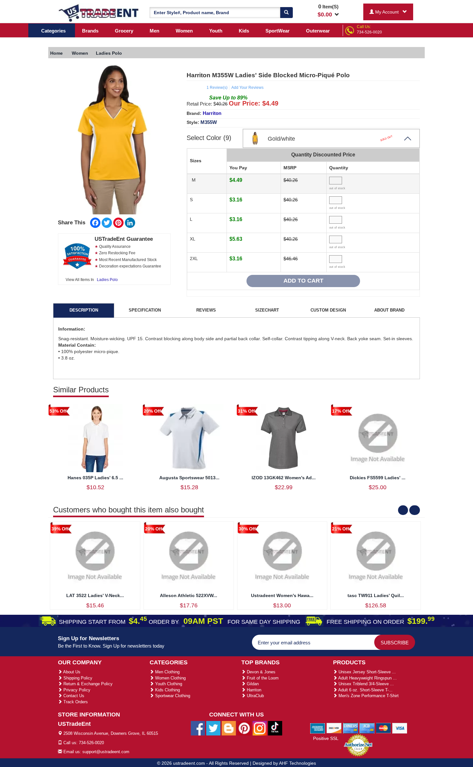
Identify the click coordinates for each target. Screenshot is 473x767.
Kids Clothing (167, 689)
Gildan (252, 683)
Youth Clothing (168, 683)
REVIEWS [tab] (206, 310)
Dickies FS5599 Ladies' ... (377, 477)
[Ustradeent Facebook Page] (198, 728)
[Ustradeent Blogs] (229, 728)
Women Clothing (170, 678)
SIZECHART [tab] (267, 310)
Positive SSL (326, 738)
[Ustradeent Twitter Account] (213, 728)
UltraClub (255, 695)
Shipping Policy (77, 678)
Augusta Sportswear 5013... (189, 477)
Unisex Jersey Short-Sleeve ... (366, 671)
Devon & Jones (260, 671)
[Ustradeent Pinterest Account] (244, 728)
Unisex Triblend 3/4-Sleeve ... (365, 683)
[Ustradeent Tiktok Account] (275, 728)
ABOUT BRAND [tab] (389, 310)
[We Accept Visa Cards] (399, 727)
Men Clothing (167, 671)
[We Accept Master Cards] (383, 727)
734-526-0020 (369, 32)
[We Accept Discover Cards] (334, 727)
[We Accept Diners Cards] (350, 727)
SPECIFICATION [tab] (145, 310)
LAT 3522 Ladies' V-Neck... (95, 595)
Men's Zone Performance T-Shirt (368, 695)
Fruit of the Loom (262, 678)
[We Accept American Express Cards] (317, 727)
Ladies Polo (107, 279)
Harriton (212, 113)
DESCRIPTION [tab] (84, 310)
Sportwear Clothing (172, 695)
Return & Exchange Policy (87, 683)
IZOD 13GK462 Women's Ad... (284, 477)
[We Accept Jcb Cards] (367, 727)
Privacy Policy (76, 689)
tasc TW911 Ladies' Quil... (376, 595)
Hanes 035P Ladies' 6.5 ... (95, 477)
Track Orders (75, 701)
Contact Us (73, 695)
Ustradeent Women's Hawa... (282, 595)
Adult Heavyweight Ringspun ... (367, 678)
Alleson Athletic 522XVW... (188, 595)
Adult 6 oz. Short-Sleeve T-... (365, 689)
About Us (71, 671)
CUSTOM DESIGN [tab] (328, 310)
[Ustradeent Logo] (99, 12)
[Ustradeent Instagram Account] (260, 728)
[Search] (286, 12)
